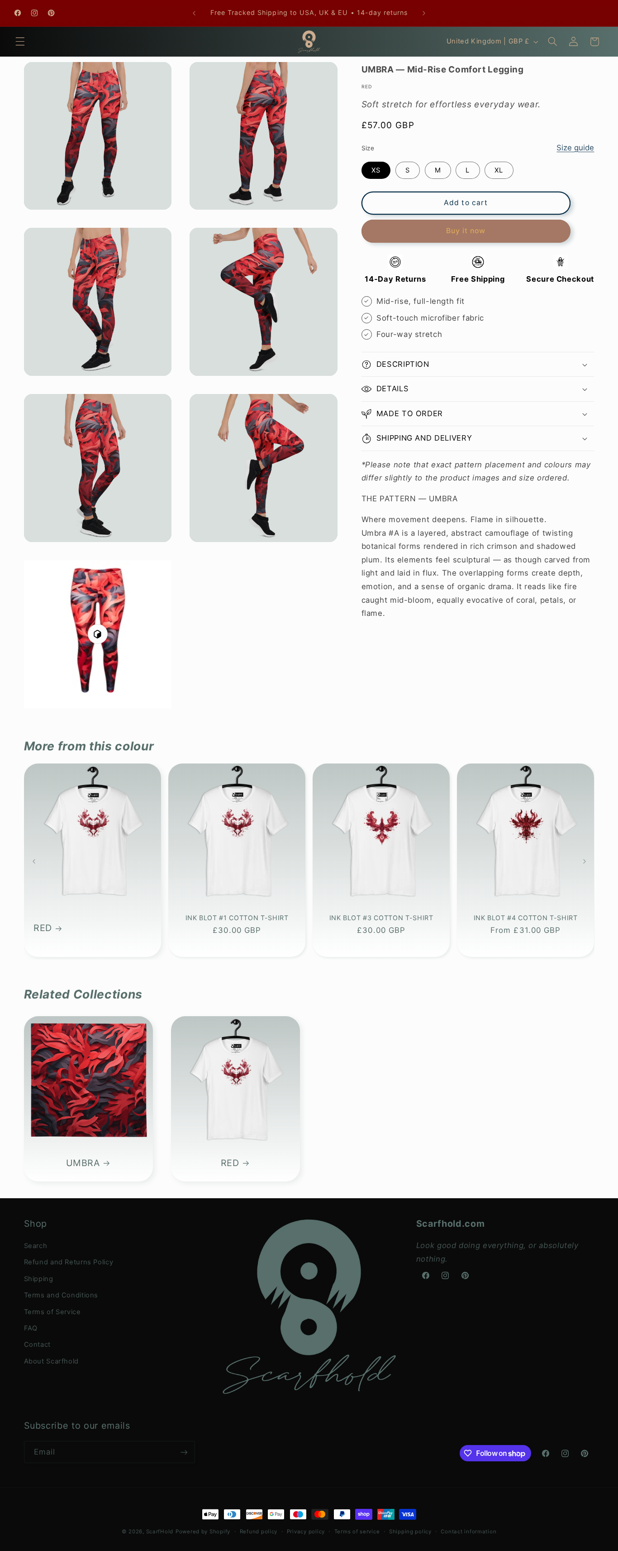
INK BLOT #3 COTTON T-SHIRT (381, 918)
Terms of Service (52, 1312)
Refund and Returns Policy (69, 1262)
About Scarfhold (51, 1361)
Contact (37, 1344)
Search (36, 1246)
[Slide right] (584, 862)
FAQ (31, 1328)
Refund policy (259, 1531)
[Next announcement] (424, 13)
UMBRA (83, 1162)
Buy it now (466, 230)
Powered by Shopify (203, 1531)
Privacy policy (306, 1531)
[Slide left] (34, 862)
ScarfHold (160, 1531)
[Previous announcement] (194, 13)
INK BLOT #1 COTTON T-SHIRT (236, 918)
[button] (20, 41)
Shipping (38, 1279)
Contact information (468, 1531)
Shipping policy (410, 1531)
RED (42, 928)
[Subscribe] (183, 1452)
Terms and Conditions (61, 1295)
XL (498, 170)
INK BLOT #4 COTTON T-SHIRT (526, 918)
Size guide (575, 147)
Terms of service (357, 1531)
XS (375, 170)
